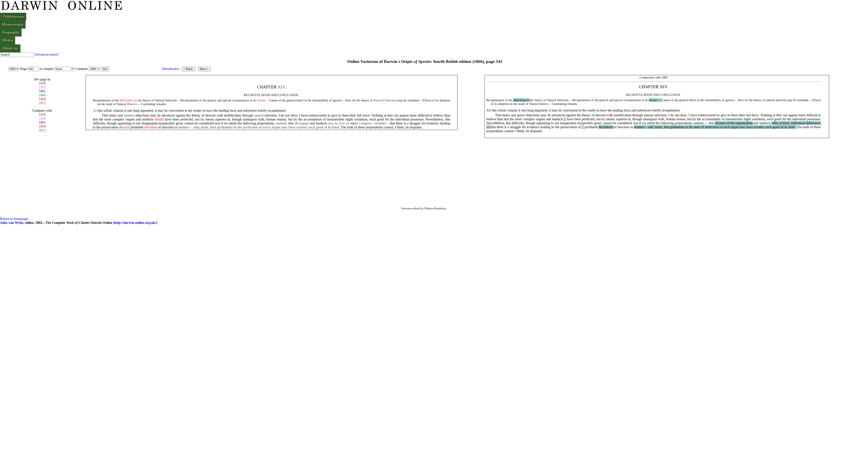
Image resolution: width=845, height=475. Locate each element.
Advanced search (46, 54)
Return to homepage (14, 219)
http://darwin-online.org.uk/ (135, 223)
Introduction (170, 69)
